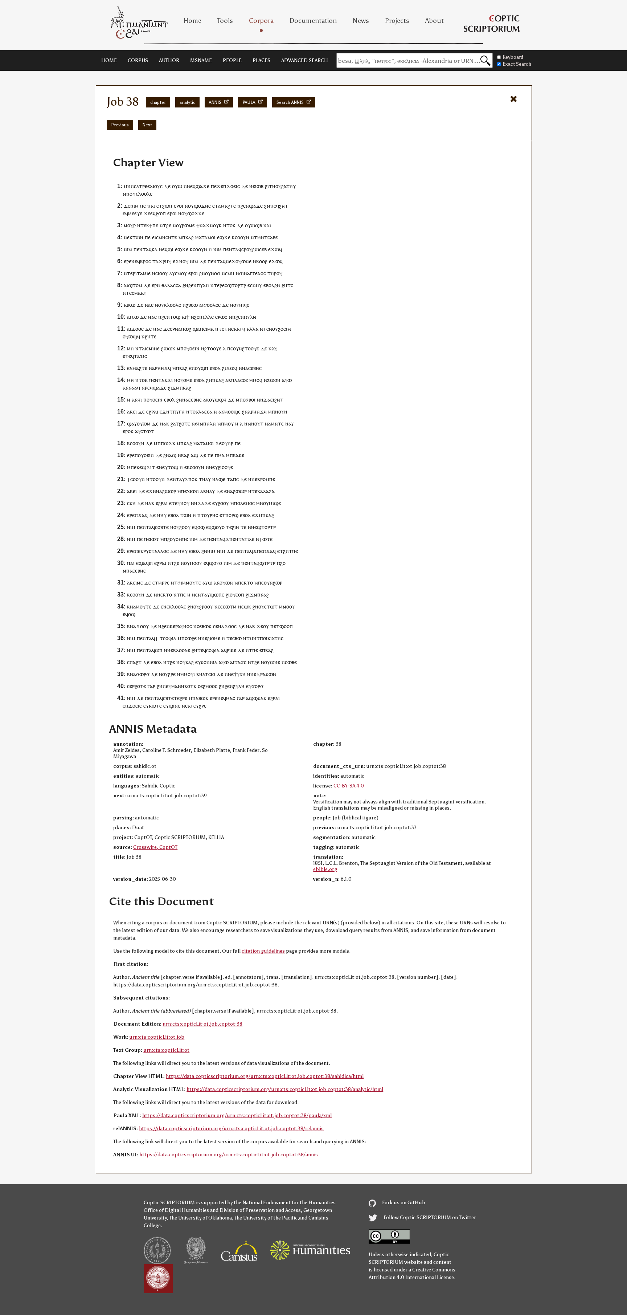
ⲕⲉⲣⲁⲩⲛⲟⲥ (181, 626)
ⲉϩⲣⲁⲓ (152, 411)
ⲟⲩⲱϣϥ (217, 399)
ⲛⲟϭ (215, 273)
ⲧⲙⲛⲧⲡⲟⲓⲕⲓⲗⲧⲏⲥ (264, 638)
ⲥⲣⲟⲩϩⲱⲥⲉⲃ (254, 249)
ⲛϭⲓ (240, 273)
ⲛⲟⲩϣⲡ (200, 368)
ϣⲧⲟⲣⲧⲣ (236, 285)
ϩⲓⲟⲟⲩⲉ (225, 467)
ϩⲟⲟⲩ (223, 503)
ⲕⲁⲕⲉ (238, 455)
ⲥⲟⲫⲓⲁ (169, 638)
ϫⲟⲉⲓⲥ (233, 186)
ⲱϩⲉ (192, 638)
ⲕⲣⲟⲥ (145, 261)
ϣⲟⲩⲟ (218, 527)
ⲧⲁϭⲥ (240, 662)
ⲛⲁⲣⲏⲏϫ (158, 368)
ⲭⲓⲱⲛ (193, 491)
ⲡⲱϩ (186, 329)
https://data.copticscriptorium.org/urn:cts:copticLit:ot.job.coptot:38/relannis (231, 1128)
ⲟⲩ (278, 186)
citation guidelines (263, 951)
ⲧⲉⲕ (144, 225)
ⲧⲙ (227, 329)
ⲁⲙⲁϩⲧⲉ (227, 205)
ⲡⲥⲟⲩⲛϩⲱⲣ (270, 582)
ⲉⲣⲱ (220, 317)
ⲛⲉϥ (191, 186)
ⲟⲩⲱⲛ (226, 582)
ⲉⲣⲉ (127, 261)
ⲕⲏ (133, 503)
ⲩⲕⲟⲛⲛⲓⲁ (207, 662)
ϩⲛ (202, 273)
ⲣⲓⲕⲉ (231, 650)
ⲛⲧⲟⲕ (229, 225)
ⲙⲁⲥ (230, 698)
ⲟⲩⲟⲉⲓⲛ (192, 348)
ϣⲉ (221, 479)
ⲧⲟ (250, 582)
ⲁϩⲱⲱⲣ (167, 491)
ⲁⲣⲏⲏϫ (256, 411)
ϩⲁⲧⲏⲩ (288, 186)
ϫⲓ (170, 380)
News (361, 21)
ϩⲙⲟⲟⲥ (210, 686)
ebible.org (325, 869)
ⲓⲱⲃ (259, 186)
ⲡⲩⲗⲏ (203, 285)
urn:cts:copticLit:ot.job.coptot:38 (202, 1024)
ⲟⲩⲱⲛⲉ (243, 261)
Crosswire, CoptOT (155, 847)
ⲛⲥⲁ (186, 705)
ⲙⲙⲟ (254, 380)
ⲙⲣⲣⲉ (163, 582)
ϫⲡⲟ (189, 479)
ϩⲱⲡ (167, 205)
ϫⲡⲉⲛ (231, 539)
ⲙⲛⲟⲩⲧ (255, 423)
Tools (225, 21)
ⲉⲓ (135, 411)
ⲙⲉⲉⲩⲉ (135, 213)
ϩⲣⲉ (172, 674)
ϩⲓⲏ (235, 527)
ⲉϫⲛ (178, 261)
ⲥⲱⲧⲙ (230, 606)
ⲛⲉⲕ (128, 237)
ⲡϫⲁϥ (141, 515)
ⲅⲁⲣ (151, 686)
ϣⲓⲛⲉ (174, 705)
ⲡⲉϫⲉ (217, 186)
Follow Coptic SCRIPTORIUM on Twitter (429, 1217)
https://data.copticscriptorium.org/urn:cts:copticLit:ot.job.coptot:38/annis (228, 1155)
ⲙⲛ (126, 194)
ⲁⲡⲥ (234, 479)
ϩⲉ (168, 225)
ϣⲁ (196, 329)
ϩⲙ (267, 205)
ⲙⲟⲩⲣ (130, 225)
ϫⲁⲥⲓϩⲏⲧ (273, 399)
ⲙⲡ (157, 443)
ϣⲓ (170, 249)
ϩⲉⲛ (245, 205)
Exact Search (517, 64)
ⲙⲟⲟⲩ (196, 563)
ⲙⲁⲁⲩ (140, 293)
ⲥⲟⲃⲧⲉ (162, 527)
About (434, 21)
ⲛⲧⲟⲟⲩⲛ (155, 479)
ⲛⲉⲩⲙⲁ (170, 686)
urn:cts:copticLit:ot (166, 1050)
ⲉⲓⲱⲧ (153, 539)
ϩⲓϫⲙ (174, 387)
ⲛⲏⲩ (257, 285)
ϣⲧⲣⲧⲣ (267, 563)
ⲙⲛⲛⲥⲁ (131, 186)
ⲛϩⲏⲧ (148, 336)
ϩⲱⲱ (166, 348)
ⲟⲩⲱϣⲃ (253, 225)
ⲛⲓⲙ (134, 205)
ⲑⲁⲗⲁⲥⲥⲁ (171, 285)
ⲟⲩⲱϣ (130, 336)
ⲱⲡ (159, 650)
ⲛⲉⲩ (163, 467)
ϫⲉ (127, 205)
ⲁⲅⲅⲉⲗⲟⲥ (256, 273)
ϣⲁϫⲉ (202, 186)
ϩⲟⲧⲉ (184, 423)
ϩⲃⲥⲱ (192, 305)
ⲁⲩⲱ (287, 380)
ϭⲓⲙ (181, 582)
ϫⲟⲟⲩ (142, 626)
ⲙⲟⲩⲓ (189, 674)
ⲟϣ (201, 527)
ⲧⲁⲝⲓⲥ (140, 356)
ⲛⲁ (203, 225)
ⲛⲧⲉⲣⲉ (217, 285)
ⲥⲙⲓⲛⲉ (153, 348)
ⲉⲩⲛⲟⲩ (182, 503)
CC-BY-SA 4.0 (348, 786)
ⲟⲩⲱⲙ (144, 423)
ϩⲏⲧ (283, 205)
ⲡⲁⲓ (151, 205)
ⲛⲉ (252, 186)
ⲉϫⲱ (273, 249)
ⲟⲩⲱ (177, 186)
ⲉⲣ (172, 329)
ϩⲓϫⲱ (228, 368)
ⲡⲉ (143, 205)
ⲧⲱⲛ (137, 237)
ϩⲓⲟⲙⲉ (213, 638)
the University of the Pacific (266, 1218)
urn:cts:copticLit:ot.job (156, 1037)
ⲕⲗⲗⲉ (208, 317)
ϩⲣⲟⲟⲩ (206, 606)
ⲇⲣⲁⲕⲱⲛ (266, 674)
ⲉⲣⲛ (156, 285)
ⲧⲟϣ (175, 317)
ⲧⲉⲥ (130, 293)
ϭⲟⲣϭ (257, 686)
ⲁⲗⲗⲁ (252, 329)
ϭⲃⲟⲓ (250, 399)
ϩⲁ (173, 423)
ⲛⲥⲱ (243, 606)
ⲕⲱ (131, 305)
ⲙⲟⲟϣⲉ (232, 411)
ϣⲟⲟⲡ (286, 626)
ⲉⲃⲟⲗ (268, 285)
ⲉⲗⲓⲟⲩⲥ (155, 186)
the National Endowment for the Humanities (285, 1203)
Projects (397, 21)
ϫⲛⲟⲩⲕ (214, 225)
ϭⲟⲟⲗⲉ (211, 305)
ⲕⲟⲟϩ (261, 261)
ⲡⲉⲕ (242, 582)
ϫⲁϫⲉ (204, 503)
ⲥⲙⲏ (229, 273)
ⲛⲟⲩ (273, 329)
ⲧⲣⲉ (143, 186)
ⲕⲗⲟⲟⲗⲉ (143, 194)
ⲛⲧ (138, 348)
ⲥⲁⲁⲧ (236, 329)
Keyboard (513, 57)
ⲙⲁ (198, 237)
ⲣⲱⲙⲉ (188, 225)
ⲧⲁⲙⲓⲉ (144, 273)
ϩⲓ (228, 594)
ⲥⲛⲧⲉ (171, 237)
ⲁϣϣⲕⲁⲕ (256, 698)
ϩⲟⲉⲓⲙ (284, 329)
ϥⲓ (140, 399)
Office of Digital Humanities (176, 1210)
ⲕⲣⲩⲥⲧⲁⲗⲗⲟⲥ (154, 551)
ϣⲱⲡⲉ (217, 594)
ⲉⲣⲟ (178, 205)
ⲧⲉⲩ (194, 705)
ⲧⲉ (254, 491)
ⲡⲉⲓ (203, 329)
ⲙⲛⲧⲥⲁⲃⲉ (267, 237)
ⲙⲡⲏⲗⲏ (208, 423)
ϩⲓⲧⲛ (270, 186)
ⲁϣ (172, 455)
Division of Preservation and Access (260, 1210)
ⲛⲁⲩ (206, 479)
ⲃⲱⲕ (207, 626)
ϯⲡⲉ (153, 225)
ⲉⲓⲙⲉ (138, 582)
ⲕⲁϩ (189, 237)
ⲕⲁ (154, 249)
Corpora (261, 21)
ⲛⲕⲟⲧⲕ (188, 686)
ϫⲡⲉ (258, 551)
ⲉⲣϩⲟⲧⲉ (138, 686)
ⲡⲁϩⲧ (136, 662)
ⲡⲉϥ (274, 205)
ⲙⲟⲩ (229, 423)
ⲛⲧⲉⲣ (129, 273)
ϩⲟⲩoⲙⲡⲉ (177, 539)
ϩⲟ (283, 563)
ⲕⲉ (139, 467)
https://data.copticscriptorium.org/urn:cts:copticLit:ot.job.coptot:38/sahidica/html (265, 1076)
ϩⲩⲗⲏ (239, 686)
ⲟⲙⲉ (187, 380)
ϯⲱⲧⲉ (265, 539)
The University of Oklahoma (200, 1218)
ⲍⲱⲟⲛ (273, 380)
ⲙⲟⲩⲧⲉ (193, 582)
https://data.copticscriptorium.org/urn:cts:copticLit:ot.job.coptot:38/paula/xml (237, 1115)
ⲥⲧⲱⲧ (147, 431)
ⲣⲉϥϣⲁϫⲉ (156, 387)
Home (192, 21)
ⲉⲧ (215, 205)
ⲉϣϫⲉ (223, 237)
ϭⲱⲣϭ (142, 674)
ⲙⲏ (130, 348)
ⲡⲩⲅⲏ (179, 411)
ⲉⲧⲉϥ (128, 356)
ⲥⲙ (159, 237)
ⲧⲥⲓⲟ (210, 674)
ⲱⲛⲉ (275, 662)
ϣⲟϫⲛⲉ (202, 205)
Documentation (313, 21)
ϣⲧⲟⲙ (135, 285)
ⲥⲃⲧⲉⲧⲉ (171, 698)
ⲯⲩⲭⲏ (240, 674)
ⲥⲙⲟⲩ (181, 273)
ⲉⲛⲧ (141, 249)
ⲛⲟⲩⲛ (281, 411)
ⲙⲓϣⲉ (275, 503)
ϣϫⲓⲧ (148, 467)
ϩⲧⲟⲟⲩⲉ (212, 348)
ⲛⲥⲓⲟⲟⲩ (160, 273)
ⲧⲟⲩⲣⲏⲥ (209, 515)
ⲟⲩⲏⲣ (227, 443)
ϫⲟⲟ (136, 329)
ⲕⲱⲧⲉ (155, 705)
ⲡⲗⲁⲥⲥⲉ (239, 380)
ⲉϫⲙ (257, 515)
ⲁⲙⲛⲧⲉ (276, 423)
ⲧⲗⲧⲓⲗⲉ (246, 539)
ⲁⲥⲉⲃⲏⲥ (253, 368)
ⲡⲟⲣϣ (231, 515)
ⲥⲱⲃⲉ (291, 662)
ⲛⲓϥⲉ (244, 305)
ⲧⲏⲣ (271, 273)
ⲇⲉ (167, 186)
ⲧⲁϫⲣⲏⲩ (161, 261)
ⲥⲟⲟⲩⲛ (242, 237)
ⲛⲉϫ (230, 261)
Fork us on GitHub (403, 1203)
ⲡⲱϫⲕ (168, 443)
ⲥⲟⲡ (239, 594)
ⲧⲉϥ (201, 650)
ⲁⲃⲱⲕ (202, 698)
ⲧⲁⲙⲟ (207, 237)
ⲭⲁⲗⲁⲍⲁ (266, 491)
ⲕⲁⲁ (132, 387)
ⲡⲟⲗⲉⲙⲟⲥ (244, 503)
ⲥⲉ (220, 606)
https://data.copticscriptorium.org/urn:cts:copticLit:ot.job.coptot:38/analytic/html (285, 1089)
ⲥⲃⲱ (237, 638)
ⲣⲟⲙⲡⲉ (267, 479)
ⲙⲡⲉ (131, 467)
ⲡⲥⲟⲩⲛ (234, 348)
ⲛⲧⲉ (219, 329)
